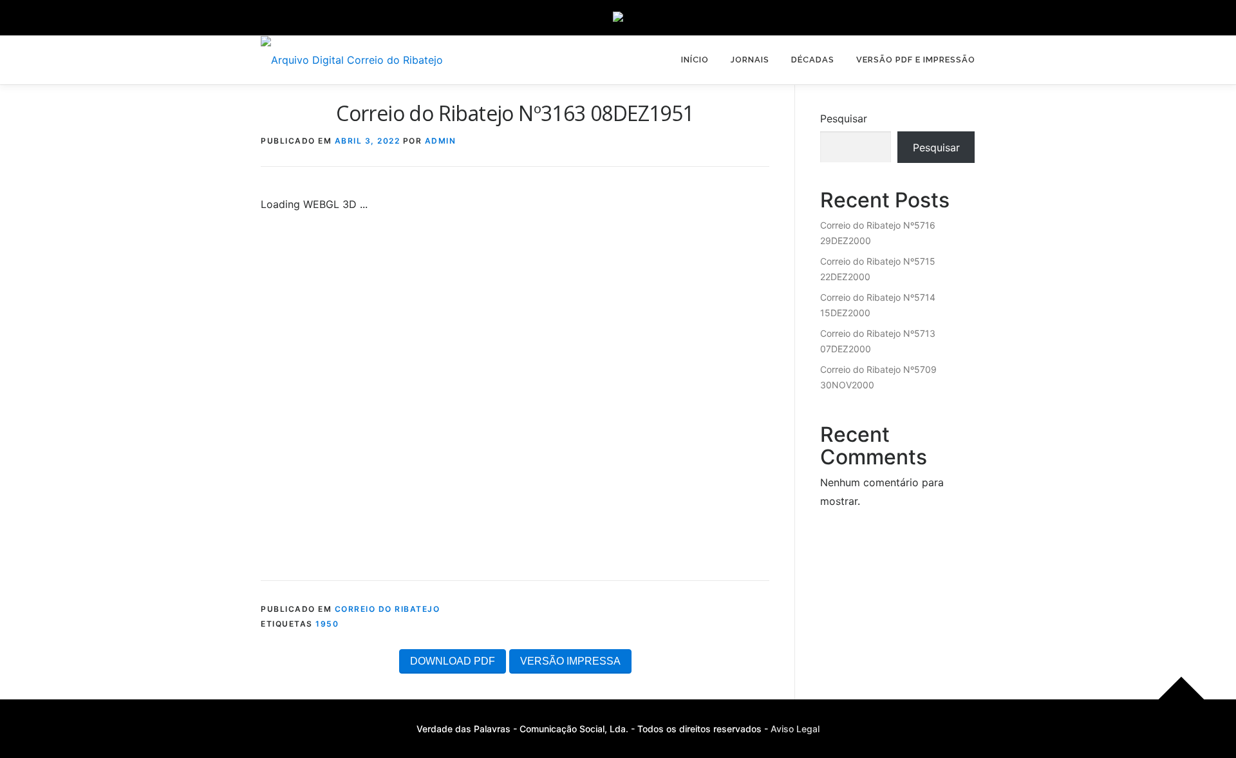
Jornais (750, 59)
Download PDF (452, 661)
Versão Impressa (570, 661)
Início (695, 59)
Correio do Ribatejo (387, 609)
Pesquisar (843, 118)
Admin (440, 141)
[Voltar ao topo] (1181, 700)
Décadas (812, 59)
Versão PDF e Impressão (915, 59)
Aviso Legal (795, 728)
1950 (327, 624)
